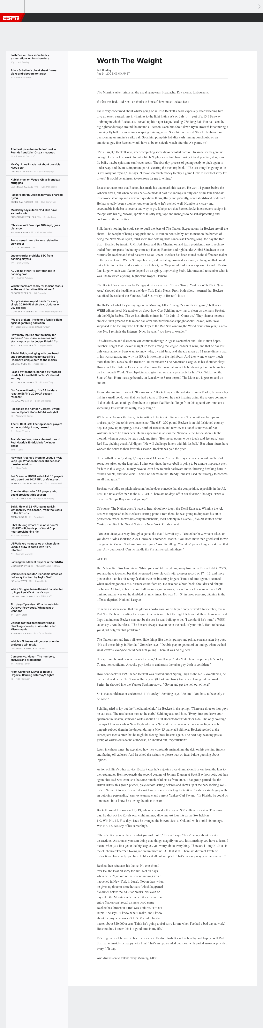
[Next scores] (259, 6)
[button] (249, 17)
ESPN (11, 17)
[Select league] (12, 7)
